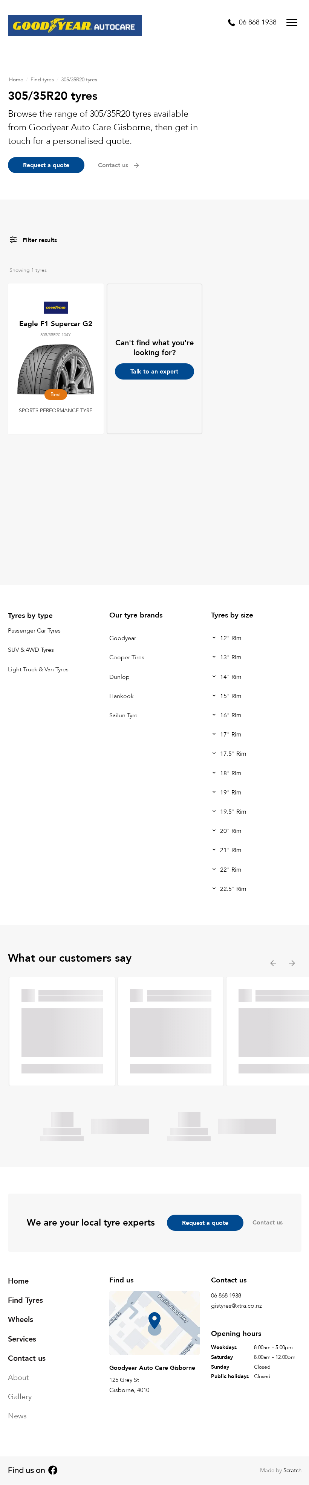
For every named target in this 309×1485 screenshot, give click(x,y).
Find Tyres (25, 1300)
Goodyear (122, 638)
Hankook (121, 696)
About (18, 1377)
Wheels (20, 1319)
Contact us (267, 1222)
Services (22, 1339)
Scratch (292, 1470)
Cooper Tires (126, 658)
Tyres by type (30, 616)
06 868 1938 (226, 1295)
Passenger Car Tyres (34, 631)
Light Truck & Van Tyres (38, 669)
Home (16, 79)
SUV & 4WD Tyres (31, 650)
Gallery (20, 1397)
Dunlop (119, 677)
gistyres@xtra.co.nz (236, 1306)
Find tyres (42, 79)
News (17, 1416)
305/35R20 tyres (79, 79)
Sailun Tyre (123, 715)
